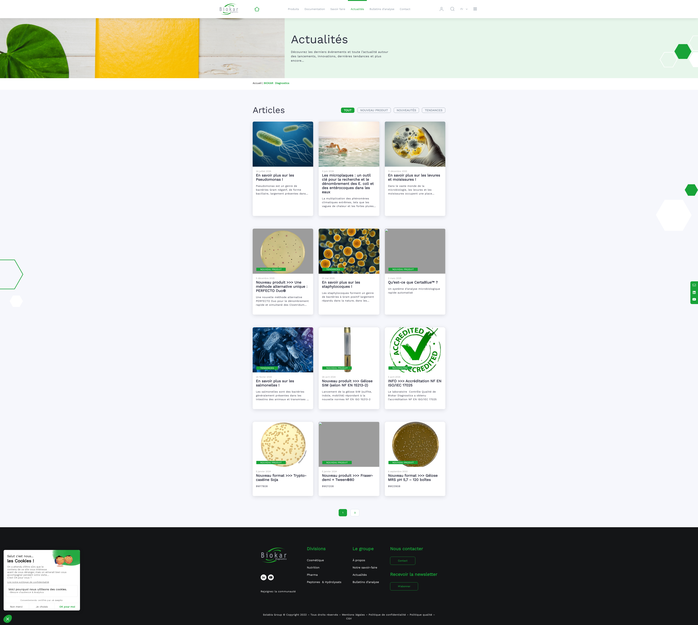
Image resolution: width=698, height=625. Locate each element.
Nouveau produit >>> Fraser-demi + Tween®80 (347, 477)
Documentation (314, 9)
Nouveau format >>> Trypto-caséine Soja (281, 477)
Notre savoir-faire (364, 567)
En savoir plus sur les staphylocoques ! (341, 284)
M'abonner (404, 586)
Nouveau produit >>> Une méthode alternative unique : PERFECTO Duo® (282, 286)
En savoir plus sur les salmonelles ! (275, 383)
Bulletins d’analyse (382, 9)
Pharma (312, 574)
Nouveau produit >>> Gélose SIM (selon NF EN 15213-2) (347, 383)
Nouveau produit (374, 110)
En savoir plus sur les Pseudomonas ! (275, 177)
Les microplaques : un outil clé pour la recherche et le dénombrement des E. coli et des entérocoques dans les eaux (348, 183)
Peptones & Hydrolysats (324, 582)
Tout (348, 110)
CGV (349, 618)
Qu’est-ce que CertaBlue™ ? (413, 282)
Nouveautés (406, 110)
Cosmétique (315, 560)
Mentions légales (353, 614)
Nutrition (313, 567)
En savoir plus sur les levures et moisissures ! (414, 177)
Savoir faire (337, 9)
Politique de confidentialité (387, 614)
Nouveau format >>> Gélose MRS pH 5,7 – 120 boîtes (413, 477)
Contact (405, 9)
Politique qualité (421, 614)
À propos (358, 560)
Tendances (433, 110)
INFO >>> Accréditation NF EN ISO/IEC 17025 (415, 383)
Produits (293, 9)
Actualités (357, 9)
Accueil (257, 83)
